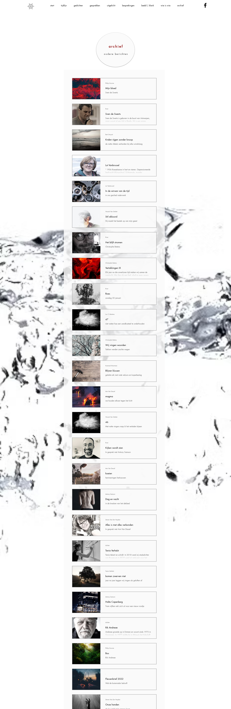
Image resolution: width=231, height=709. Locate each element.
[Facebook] (205, 5)
